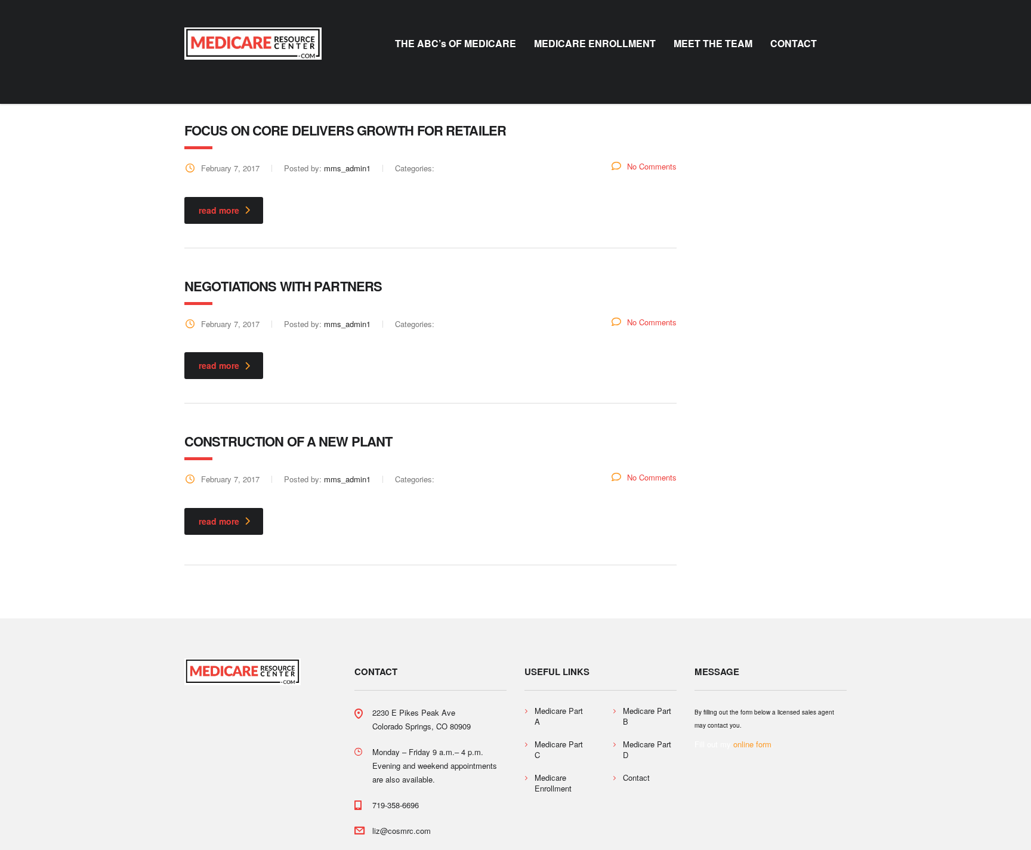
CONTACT (793, 43)
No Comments (652, 166)
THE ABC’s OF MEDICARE (455, 43)
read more (219, 210)
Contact (636, 777)
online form (752, 744)
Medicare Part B (647, 716)
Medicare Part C (559, 749)
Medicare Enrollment (553, 783)
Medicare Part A (559, 716)
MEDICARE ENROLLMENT (595, 43)
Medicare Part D (647, 749)
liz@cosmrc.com (401, 830)
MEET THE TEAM (713, 43)
